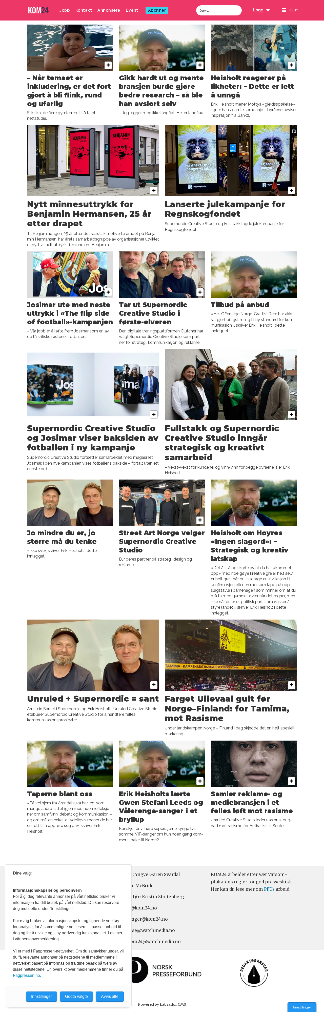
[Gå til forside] (38, 10)
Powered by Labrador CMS (162, 1004)
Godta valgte (76, 996)
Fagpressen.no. (27, 975)
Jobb (64, 10)
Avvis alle (109, 996)
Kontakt (83, 10)
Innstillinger (302, 1007)
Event (132, 10)
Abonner (157, 10)
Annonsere (108, 10)
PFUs (269, 889)
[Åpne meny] (290, 10)
